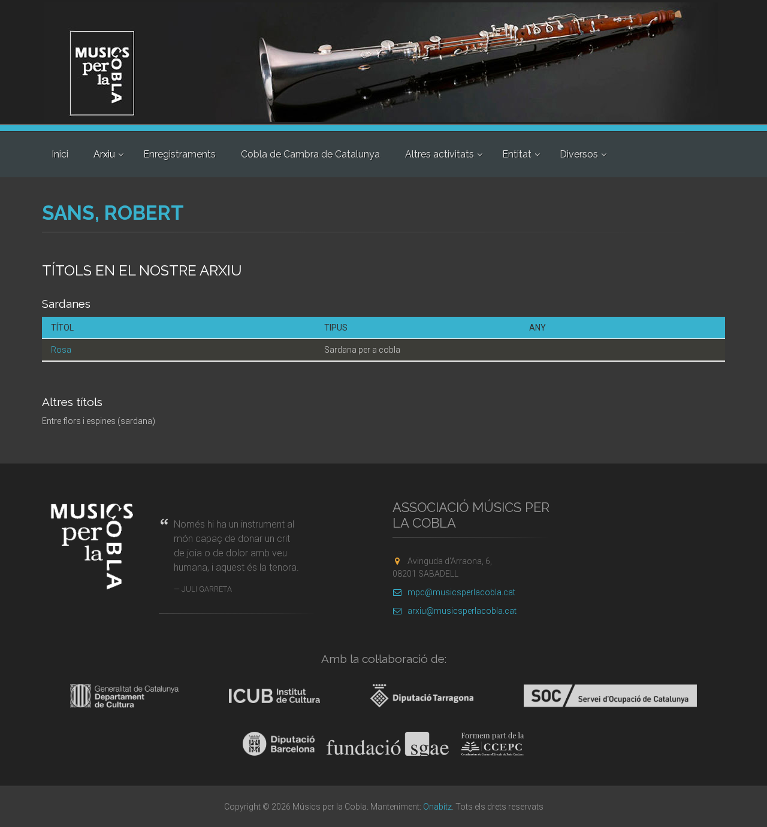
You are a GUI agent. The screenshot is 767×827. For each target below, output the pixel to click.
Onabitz (437, 806)
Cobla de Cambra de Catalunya (310, 154)
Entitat (517, 154)
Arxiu (104, 154)
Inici (60, 154)
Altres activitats (439, 154)
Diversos (579, 154)
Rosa (61, 350)
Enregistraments (179, 154)
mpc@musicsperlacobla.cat (461, 592)
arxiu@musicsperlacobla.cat (462, 611)
